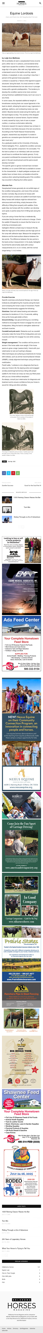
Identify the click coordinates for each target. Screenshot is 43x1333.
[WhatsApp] (18, 473)
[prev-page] (19, 527)
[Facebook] (4, 473)
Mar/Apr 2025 (11, 461)
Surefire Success (7, 485)
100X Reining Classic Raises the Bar (27, 497)
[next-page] (23, 527)
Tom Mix (27, 507)
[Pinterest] (13, 473)
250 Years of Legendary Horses (14, 1239)
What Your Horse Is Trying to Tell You (16, 1248)
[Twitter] (9, 473)
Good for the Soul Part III (32, 485)
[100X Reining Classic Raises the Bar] (7, 499)
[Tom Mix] (7, 509)
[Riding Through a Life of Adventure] (7, 519)
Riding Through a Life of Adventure (27, 517)
